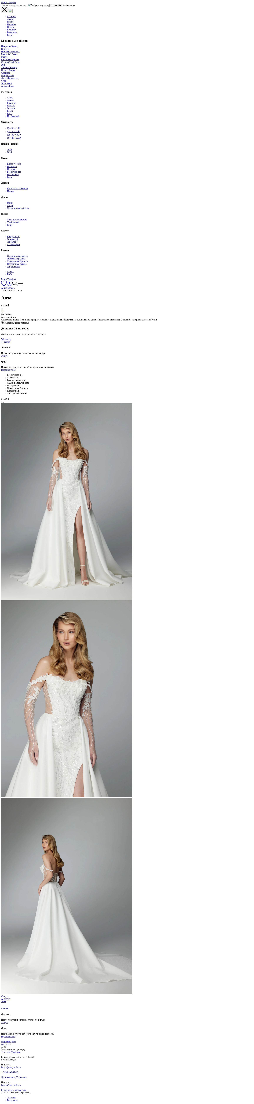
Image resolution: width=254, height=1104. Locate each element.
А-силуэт (11, 16)
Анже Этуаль (8, 288)
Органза (11, 108)
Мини (10, 203)
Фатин (10, 100)
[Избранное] (4, 285)
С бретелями (13, 266)
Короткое (11, 29)
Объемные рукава (16, 258)
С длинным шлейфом (18, 208)
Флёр (3, 80)
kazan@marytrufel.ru (11, 1067)
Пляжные (12, 166)
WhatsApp (6, 339)
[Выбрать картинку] (10, 11)
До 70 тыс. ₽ (13, 131)
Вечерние (12, 32)
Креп (9, 113)
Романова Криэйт (10, 59)
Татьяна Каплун (9, 67)
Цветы (10, 191)
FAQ (9, 274)
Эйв (3, 65)
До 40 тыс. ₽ (13, 128)
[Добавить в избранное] (2, 402)
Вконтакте (12, 1100)
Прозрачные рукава (17, 264)
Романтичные (14, 172)
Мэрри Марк (7, 75)
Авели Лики (7, 86)
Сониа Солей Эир (10, 62)
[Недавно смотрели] (9, 285)
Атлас (10, 97)
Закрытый (12, 242)
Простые (11, 169)
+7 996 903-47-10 (9, 1072)
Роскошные (13, 174)
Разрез (10, 225)
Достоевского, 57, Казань (13, 1077)
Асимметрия (13, 244)
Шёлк (10, 111)
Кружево (11, 103)
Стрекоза (5, 73)
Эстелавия (6, 83)
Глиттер (11, 105)
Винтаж (5, 49)
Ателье (10, 271)
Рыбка (10, 21)
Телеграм (11, 1097)
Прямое (11, 27)
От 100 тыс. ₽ (14, 138)
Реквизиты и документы (13, 1090)
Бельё (10, 35)
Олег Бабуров (8, 70)
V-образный (13, 222)
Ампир (10, 19)
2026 (9, 149)
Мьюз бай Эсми (9, 54)
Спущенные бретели (17, 261)
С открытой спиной (17, 219)
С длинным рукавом (17, 256)
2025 (9, 152)
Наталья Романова (10, 51)
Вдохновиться (8, 370)
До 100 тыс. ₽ (14, 134)
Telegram (5, 342)
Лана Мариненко (9, 78)
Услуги (4, 356)
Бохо (9, 177)
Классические (14, 164)
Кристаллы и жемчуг (17, 188)
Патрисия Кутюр (9, 46)
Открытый (12, 239)
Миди (10, 205)
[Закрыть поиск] (4, 10)
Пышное (11, 24)
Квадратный (13, 236)
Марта (4, 57)
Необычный (13, 116)
